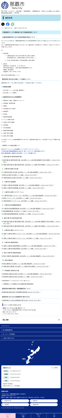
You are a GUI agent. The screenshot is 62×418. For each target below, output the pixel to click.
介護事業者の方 (36, 11)
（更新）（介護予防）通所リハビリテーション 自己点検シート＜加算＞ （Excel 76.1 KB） (27, 238)
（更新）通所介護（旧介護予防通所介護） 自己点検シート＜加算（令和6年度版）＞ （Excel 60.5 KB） (30, 226)
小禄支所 (6, 404)
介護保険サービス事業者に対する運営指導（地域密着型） (18, 283)
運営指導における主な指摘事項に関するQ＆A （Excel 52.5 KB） (21, 300)
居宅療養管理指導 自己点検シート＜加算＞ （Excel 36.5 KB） (21, 211)
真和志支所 (36, 404)
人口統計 (55, 367)
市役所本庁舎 (7, 400)
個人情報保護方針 (8, 330)
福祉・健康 (19, 11)
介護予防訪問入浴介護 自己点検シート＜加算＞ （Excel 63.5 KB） (22, 177)
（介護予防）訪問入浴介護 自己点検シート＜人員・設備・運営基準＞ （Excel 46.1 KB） (27, 172)
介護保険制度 (26, 11)
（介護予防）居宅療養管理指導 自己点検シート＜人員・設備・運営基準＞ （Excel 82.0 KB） (28, 208)
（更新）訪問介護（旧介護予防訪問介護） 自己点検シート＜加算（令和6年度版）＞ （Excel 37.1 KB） (30, 164)
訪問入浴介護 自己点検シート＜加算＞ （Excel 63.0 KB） (19, 175)
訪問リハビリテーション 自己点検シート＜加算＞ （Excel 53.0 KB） (22, 198)
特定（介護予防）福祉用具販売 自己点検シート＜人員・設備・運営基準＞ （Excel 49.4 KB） (28, 256)
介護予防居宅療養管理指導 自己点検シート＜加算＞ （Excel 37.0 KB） (23, 213)
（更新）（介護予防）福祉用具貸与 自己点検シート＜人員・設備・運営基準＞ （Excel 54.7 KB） (29, 245)
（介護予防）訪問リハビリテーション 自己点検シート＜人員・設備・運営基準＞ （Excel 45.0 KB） (29, 195)
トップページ (11, 11)
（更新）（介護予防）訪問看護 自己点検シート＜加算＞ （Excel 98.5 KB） (23, 188)
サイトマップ (6, 326)
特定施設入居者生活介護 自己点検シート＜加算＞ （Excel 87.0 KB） (22, 276)
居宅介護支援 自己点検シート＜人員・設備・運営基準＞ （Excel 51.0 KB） (24, 263)
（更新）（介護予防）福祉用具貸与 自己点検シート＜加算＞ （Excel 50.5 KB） (24, 248)
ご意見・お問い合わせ (8, 338)
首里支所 (35, 400)
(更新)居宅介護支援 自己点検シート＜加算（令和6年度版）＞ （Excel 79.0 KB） (25, 266)
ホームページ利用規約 (9, 334)
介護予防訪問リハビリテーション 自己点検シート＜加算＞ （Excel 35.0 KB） (24, 201)
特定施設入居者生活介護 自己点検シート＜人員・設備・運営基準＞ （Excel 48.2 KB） (27, 273)
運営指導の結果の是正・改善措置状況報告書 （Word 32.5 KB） (21, 292)
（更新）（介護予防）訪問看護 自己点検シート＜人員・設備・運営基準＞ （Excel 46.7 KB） (28, 185)
